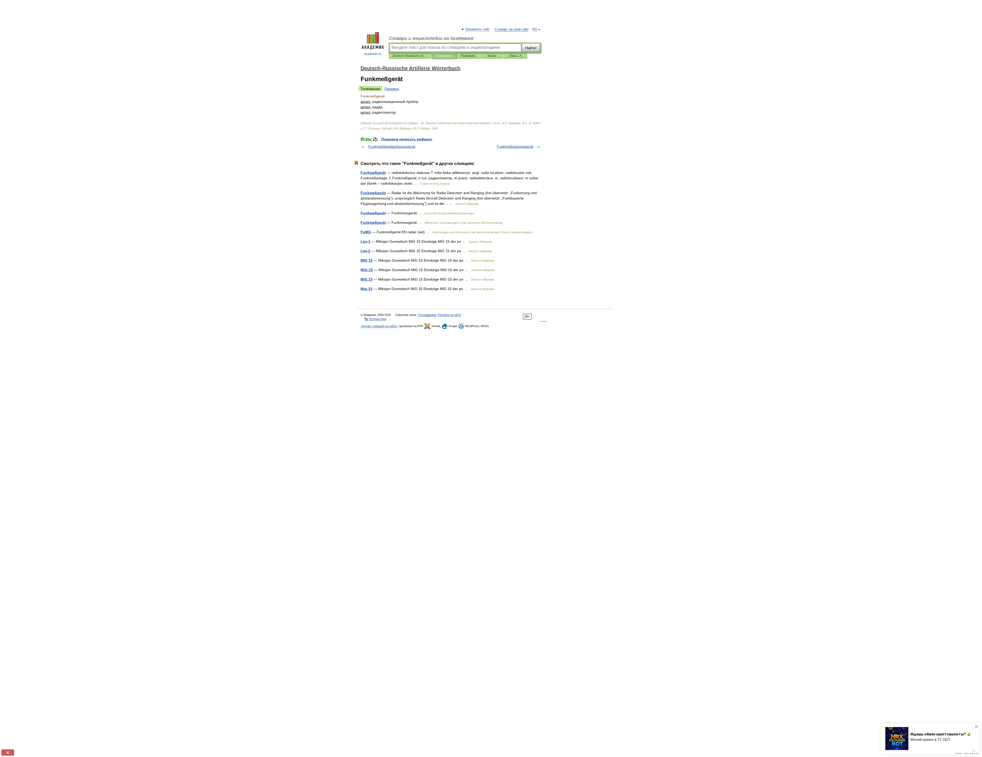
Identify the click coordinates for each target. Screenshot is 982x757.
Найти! (531, 48)
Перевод (391, 89)
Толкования (443, 56)
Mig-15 (366, 289)
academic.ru (372, 54)
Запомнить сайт (478, 29)
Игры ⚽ (515, 56)
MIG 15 (367, 260)
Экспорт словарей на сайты (379, 326)
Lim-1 (365, 241)
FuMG (366, 232)
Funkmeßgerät (373, 173)
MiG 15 (367, 279)
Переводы (468, 56)
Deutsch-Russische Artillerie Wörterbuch (410, 56)
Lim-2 (365, 251)
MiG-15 (367, 270)
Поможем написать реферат (406, 139)
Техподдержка (427, 314)
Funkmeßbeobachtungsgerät (391, 146)
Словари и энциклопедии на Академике (431, 38)
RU (534, 29)
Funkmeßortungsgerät (515, 146)
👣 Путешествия (375, 318)
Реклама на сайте (449, 314)
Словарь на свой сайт (512, 29)
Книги (491, 56)
